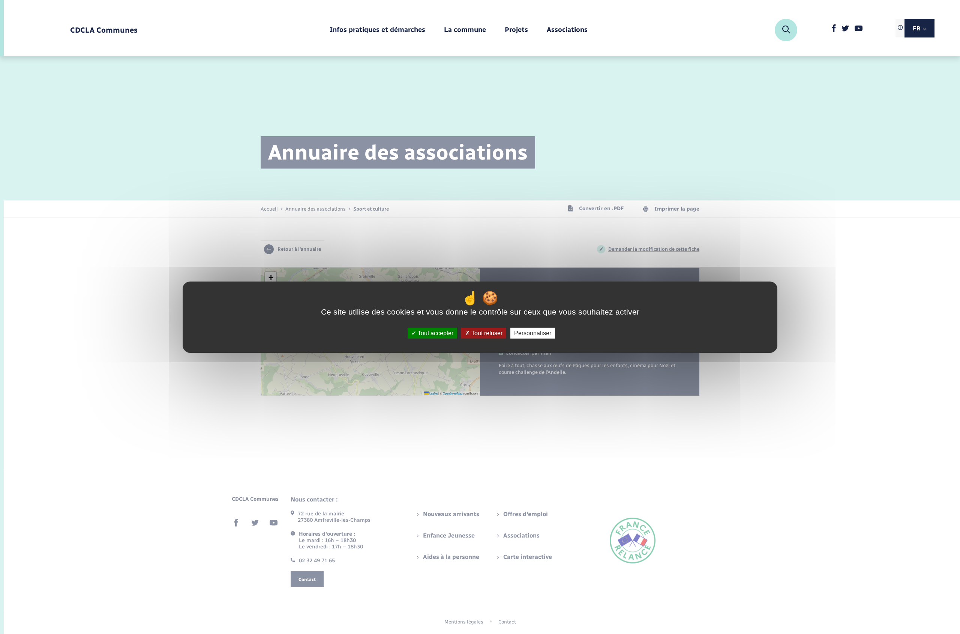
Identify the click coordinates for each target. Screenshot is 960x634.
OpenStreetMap (452, 393)
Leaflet (433, 393)
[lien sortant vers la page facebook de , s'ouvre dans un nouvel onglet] (834, 30)
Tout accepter (434, 333)
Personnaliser (532, 333)
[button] (270, 277)
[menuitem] (377, 30)
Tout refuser (486, 333)
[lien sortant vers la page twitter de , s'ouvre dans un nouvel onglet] (845, 30)
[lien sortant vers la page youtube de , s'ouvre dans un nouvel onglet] (858, 29)
